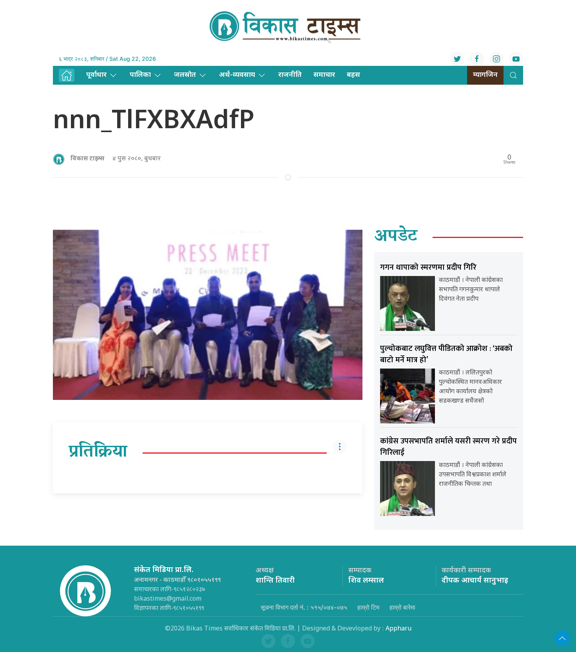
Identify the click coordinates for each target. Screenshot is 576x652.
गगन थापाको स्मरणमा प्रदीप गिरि (428, 267)
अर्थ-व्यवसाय (237, 75)
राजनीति (290, 75)
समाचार (324, 75)
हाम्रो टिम (368, 607)
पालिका (140, 75)
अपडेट (396, 237)
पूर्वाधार (96, 75)
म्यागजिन (485, 75)
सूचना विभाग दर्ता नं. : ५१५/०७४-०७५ (304, 607)
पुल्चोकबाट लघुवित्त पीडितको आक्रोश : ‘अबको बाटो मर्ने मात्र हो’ (446, 354)
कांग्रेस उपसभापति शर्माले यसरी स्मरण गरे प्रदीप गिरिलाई (448, 446)
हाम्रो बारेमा (402, 607)
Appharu (398, 629)
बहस (353, 75)
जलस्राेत (185, 75)
